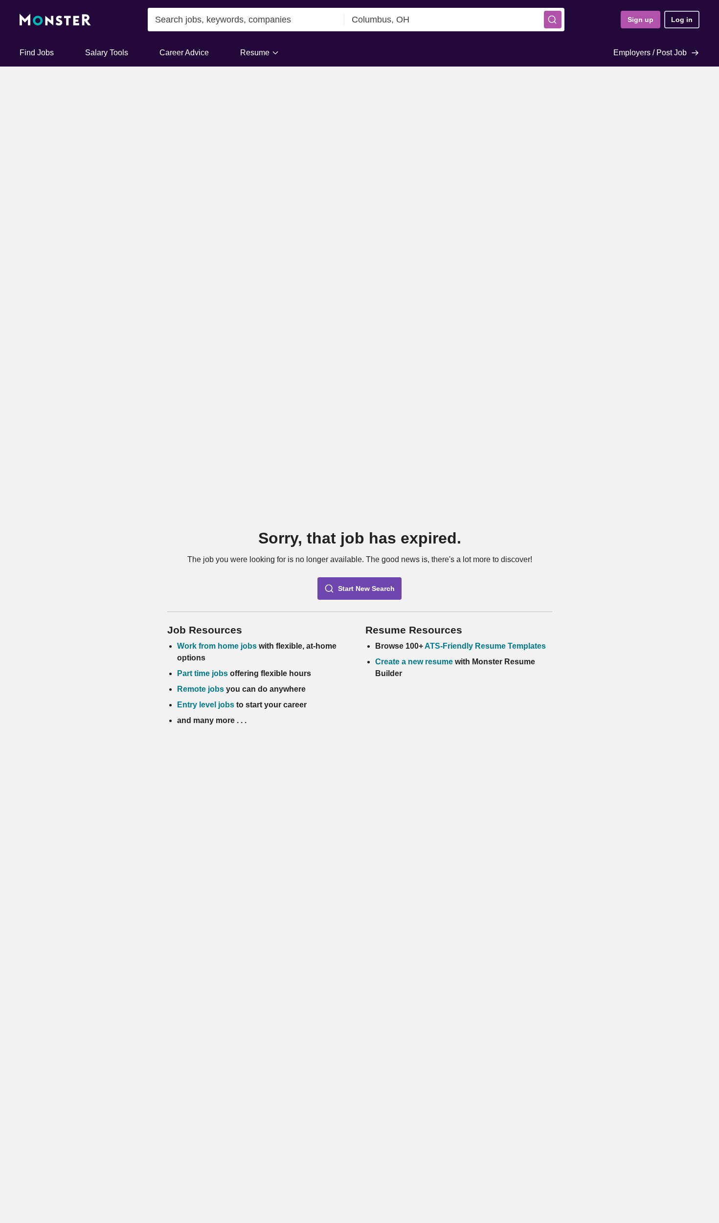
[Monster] (55, 20)
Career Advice (184, 52)
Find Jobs (37, 52)
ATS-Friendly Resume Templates (485, 646)
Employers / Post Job (650, 52)
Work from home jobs (217, 646)
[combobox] (246, 19)
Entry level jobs (205, 705)
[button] (553, 19)
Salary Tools (106, 52)
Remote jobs (200, 689)
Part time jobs (202, 673)
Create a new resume (415, 661)
